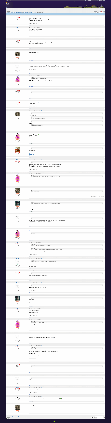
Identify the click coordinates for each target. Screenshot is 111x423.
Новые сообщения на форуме (92, 0)
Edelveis (17, 75)
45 (41, 213)
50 (41, 282)
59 (41, 396)
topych (17, 396)
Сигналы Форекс (31, 153)
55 (41, 345)
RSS (97, 0)
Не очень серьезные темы (18, 12)
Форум (8, 4)
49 (41, 270)
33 (41, 50)
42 (41, 173)
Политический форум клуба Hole (10, 12)
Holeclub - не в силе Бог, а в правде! (9, 0)
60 (41, 403)
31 (41, 27)
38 (41, 110)
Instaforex (30, 155)
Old (17, 50)
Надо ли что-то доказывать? (32, 12)
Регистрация (100, 0)
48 (41, 258)
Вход (104, 0)
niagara (17, 213)
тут (47, 17)
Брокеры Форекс (31, 154)
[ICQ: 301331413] (32, 86)
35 (41, 75)
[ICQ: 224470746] (32, 211)
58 (41, 387)
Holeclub (17, 27)
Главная (85, 0)
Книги (8, 3)
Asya (17, 200)
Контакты (8, 7)
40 (41, 145)
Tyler (17, 145)
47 (41, 242)
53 (41, 319)
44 (41, 200)
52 (41, 308)
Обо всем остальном (25, 12)
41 (41, 159)
